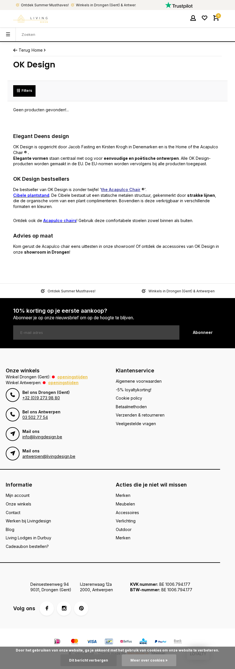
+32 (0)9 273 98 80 (41, 397)
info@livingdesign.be (42, 436)
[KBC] (143, 642)
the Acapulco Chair (120, 189)
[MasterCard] (74, 642)
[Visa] (92, 642)
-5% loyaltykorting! (133, 389)
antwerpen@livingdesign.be (48, 456)
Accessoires (127, 512)
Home (37, 50)
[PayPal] (160, 642)
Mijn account (18, 495)
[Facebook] (47, 608)
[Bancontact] (109, 642)
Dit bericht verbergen (88, 660)
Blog (10, 529)
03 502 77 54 (35, 417)
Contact (13, 512)
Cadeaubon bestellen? (27, 546)
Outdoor (124, 529)
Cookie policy (129, 398)
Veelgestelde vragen (136, 423)
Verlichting (126, 520)
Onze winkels (18, 503)
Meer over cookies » (149, 660)
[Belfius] (126, 642)
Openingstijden (72, 376)
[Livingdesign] (30, 18)
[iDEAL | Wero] (57, 642)
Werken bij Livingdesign (28, 520)
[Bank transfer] (178, 642)
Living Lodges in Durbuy (28, 537)
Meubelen (125, 503)
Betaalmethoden (131, 406)
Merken (123, 495)
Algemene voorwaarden (139, 381)
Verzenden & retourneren (140, 415)
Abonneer (203, 332)
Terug (24, 50)
